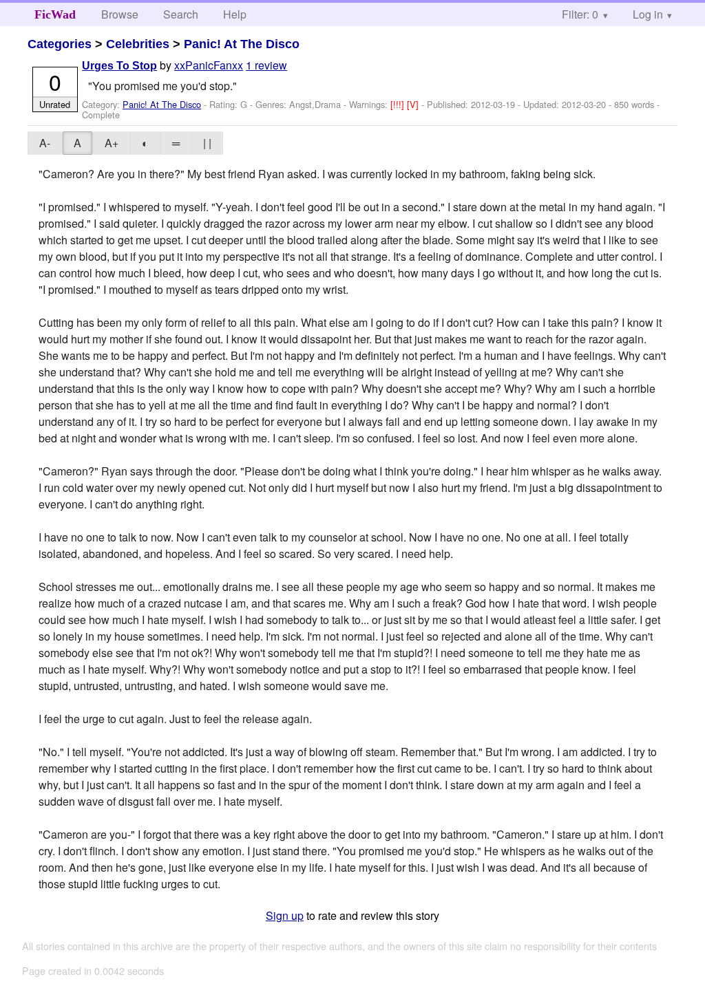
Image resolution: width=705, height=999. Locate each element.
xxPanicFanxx (208, 65)
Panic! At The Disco (241, 44)
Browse (119, 14)
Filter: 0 (580, 14)
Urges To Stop (119, 66)
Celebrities (137, 44)
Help (234, 14)
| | (207, 143)
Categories (60, 44)
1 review (266, 65)
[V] (414, 104)
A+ (111, 143)
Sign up (285, 915)
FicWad (55, 14)
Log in (648, 14)
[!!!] (398, 104)
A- (44, 143)
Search (180, 14)
